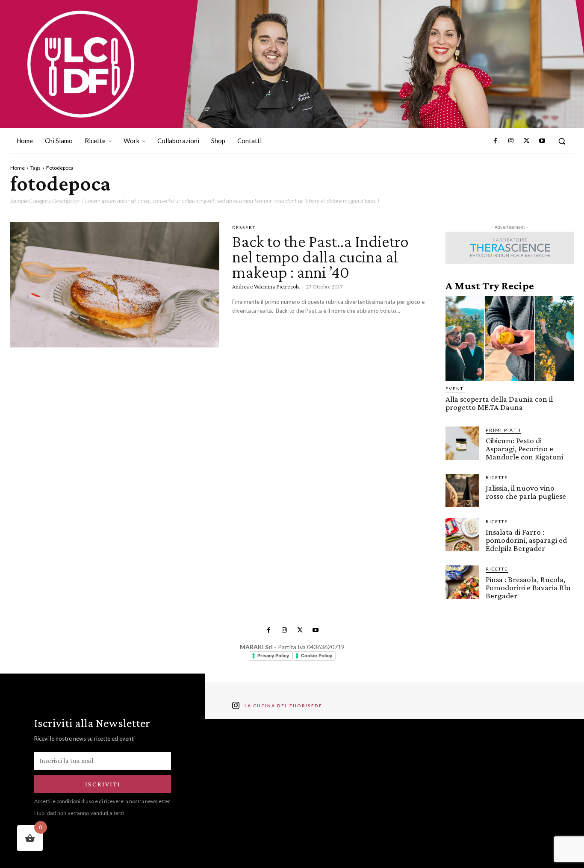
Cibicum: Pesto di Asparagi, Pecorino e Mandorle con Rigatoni (524, 448)
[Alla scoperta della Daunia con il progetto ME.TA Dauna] (509, 338)
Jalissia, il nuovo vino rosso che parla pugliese (526, 491)
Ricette (497, 477)
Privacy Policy (273, 656)
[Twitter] (526, 141)
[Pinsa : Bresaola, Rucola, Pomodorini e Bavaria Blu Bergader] (462, 582)
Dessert (244, 227)
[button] (562, 141)
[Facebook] (495, 141)
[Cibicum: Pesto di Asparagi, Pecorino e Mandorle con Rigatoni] (462, 443)
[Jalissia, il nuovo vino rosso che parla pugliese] (462, 490)
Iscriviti (103, 784)
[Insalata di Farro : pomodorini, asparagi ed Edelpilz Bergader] (462, 534)
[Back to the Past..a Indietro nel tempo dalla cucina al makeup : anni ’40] (114, 284)
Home (17, 168)
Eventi (455, 388)
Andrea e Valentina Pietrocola (266, 286)
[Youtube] (542, 141)
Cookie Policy (316, 656)
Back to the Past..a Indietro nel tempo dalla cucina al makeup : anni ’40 (320, 257)
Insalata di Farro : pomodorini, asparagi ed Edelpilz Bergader (526, 540)
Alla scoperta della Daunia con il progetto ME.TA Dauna (499, 403)
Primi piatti (503, 430)
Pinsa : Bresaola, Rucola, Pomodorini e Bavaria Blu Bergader (528, 587)
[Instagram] (511, 141)
